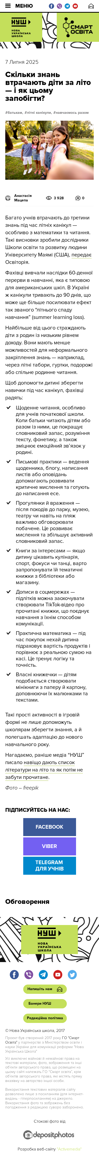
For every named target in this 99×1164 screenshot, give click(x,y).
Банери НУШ (40, 1003)
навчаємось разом (72, 113)
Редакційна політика (45, 1018)
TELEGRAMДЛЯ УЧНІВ (49, 865)
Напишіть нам (91, 6)
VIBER (49, 846)
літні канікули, (39, 113)
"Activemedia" (69, 1149)
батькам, (15, 113)
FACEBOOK (49, 827)
